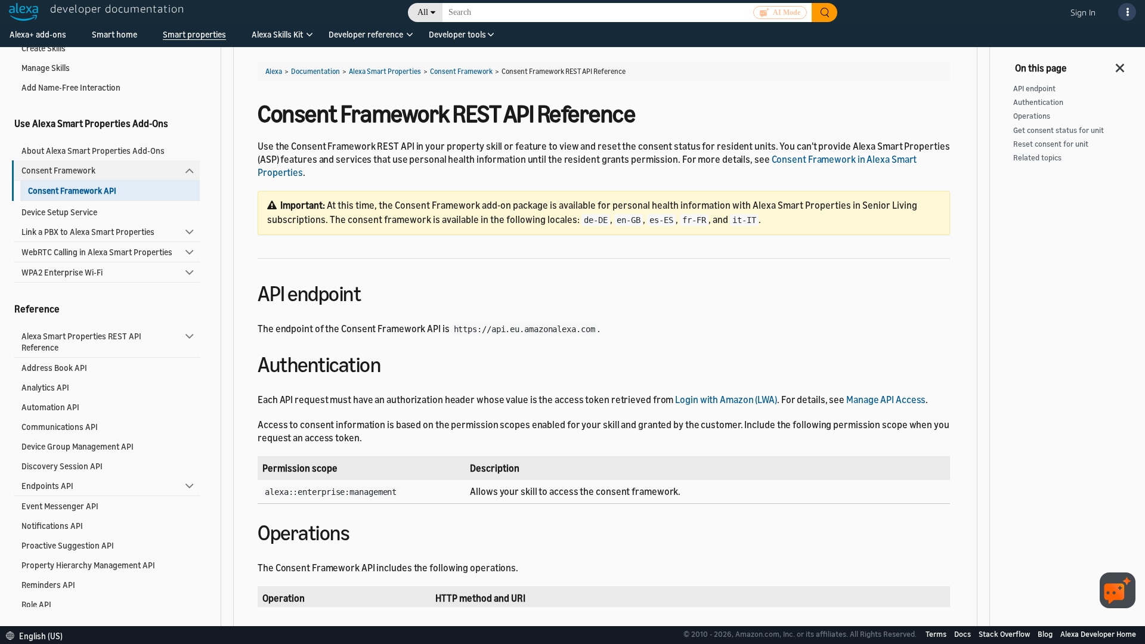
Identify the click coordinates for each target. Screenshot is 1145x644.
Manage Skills (45, 68)
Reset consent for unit (1050, 144)
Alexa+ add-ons (38, 34)
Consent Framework (58, 170)
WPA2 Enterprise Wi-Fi (62, 272)
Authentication (1038, 102)
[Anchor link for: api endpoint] (371, 291)
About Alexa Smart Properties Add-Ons (93, 150)
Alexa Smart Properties (385, 71)
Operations (1031, 116)
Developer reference (366, 34)
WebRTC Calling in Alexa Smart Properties (96, 252)
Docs (963, 634)
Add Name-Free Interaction (70, 87)
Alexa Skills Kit (277, 34)
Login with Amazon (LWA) (726, 399)
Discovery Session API (62, 466)
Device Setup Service (59, 212)
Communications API (59, 427)
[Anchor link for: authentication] (390, 362)
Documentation (315, 71)
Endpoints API (47, 486)
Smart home (114, 34)
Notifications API (52, 526)
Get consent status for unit (1058, 130)
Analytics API (45, 387)
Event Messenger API (59, 506)
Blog (1046, 634)
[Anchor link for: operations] (359, 531)
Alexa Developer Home (1098, 634)
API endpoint (1034, 88)
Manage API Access (886, 399)
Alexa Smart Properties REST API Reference (81, 341)
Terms (937, 634)
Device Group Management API (77, 446)
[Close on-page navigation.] (1120, 64)
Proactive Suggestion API (67, 545)
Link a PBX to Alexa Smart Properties (87, 232)
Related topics (1037, 157)
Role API (36, 604)
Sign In (1083, 12)
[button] (277, 38)
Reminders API (48, 585)
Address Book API (54, 368)
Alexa (273, 71)
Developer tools (457, 34)
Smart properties (194, 34)
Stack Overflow (1005, 634)
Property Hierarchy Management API (88, 565)
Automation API (50, 407)
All (422, 12)
